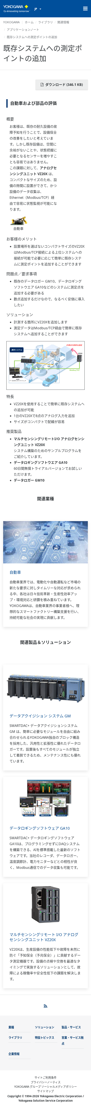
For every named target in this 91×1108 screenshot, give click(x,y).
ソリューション (44, 1027)
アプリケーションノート (23, 29)
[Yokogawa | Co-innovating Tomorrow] (16, 8)
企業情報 (13, 1054)
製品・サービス (71, 1027)
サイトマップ (45, 1091)
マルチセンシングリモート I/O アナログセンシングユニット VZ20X (44, 937)
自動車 (15, 572)
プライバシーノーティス (46, 1082)
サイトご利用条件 (45, 1077)
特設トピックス (44, 1037)
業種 (11, 1027)
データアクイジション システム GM (40, 715)
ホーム (29, 22)
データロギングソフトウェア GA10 (40, 828)
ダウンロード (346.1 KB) (63, 84)
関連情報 (63, 22)
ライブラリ (45, 22)
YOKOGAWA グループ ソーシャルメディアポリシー (45, 1087)
